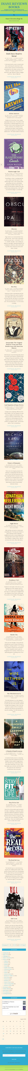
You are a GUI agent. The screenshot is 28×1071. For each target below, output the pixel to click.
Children (20, 862)
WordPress (21, 1069)
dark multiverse (17, 60)
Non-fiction (14, 116)
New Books (5, 990)
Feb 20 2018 (14, 467)
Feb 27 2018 (18, 291)
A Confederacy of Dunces (8, 1001)
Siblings (14, 865)
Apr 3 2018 (19, 351)
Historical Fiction (8, 969)
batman (6, 60)
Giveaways (5, 987)
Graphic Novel (13, 59)
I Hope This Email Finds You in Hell (10, 1006)
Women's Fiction (8, 985)
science (12, 234)
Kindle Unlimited (9, 232)
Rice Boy (14, 287)
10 (3, 1028)
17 (20, 945)
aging (10, 467)
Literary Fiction (12, 754)
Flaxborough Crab (14, 171)
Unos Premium (12, 1069)
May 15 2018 (14, 117)
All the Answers (14, 113)
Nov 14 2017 (12, 806)
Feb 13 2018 (12, 527)
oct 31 (21, 923)
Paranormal (10, 639)
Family (18, 233)
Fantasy (8, 59)
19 (10, 1031)
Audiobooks (5, 953)
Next (24, 945)
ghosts (18, 923)
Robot (18, 467)
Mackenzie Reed (6, 1008)
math (16, 409)
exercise (8, 806)
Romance (6, 980)
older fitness (19, 806)
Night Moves (14, 523)
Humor (5, 972)
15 (14, 945)
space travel (17, 234)
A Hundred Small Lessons (14, 751)
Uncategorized (6, 993)
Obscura (14, 229)
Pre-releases (6, 992)
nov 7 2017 (19, 864)
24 (3, 1033)
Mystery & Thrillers (10, 174)
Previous (5, 945)
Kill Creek (14, 918)
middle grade (14, 864)
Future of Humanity (14, 463)
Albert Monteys (5, 1003)
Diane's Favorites (19, 58)
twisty (15, 698)
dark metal (10, 60)
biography (9, 117)
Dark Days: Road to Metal (14, 55)
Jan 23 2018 (12, 640)
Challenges (5, 956)
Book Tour (5, 954)
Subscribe (14, 1059)
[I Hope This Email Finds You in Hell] (24, 1006)
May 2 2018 (11, 175)
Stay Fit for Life (14, 802)
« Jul (3, 1039)
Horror (19, 583)
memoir (19, 117)
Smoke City (14, 635)
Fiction (5, 966)
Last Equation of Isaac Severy (14, 405)
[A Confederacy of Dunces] (24, 1001)
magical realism (18, 640)
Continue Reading (14, 76)
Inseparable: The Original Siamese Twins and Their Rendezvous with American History (14, 345)
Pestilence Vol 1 (14, 580)
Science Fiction (8, 233)
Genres (5, 959)
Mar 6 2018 (12, 409)
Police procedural (18, 175)
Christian (6, 962)
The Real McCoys (14, 860)
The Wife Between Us (14, 693)
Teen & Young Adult (8, 983)
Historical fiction (19, 584)
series (16, 527)
